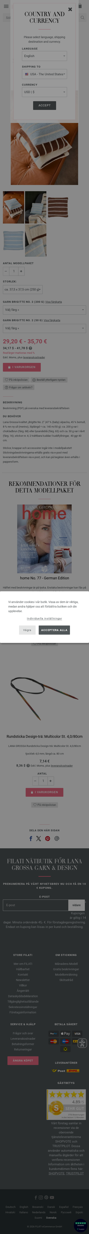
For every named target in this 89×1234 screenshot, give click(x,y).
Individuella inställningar (44, 618)
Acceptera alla (54, 630)
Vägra (27, 630)
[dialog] (44, 617)
